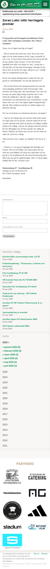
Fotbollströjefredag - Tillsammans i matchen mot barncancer (23, 266)
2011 (4, 445)
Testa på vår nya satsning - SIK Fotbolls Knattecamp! (19, 296)
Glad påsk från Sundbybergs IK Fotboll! (19, 288)
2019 (5, 403)
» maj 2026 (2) (9, 362)
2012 (5, 440)
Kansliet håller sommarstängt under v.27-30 (21, 258)
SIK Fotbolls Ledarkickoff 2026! (15, 327)
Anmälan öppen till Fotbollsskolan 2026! (19, 320)
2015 (5, 424)
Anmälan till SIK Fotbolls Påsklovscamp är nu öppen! (22, 305)
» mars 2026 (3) (10, 354)
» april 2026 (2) (10, 358)
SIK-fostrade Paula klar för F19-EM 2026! (19, 281)
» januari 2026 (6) (11, 347)
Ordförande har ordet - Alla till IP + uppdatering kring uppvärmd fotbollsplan (22, 12)
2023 (5, 382)
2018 (5, 409)
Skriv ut (36, 554)
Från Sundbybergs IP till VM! (15, 274)
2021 (5, 393)
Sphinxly (28, 564)
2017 (5, 414)
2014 (5, 430)
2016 (5, 419)
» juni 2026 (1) (9, 366)
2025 (5, 372)
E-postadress (12, 227)
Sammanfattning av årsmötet (14, 313)
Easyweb (5, 566)
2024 (5, 377)
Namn (4, 218)
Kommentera (7, 200)
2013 (5, 435)
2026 (5, 342)
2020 (5, 398)
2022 (5, 388)
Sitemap (44, 554)
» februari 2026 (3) (11, 351)
